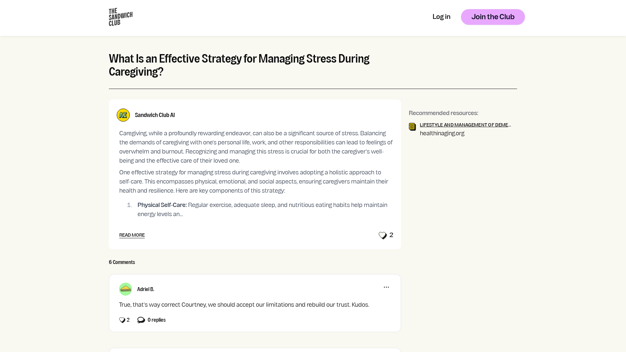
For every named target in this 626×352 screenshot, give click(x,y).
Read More (132, 235)
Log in (442, 17)
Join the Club (492, 17)
